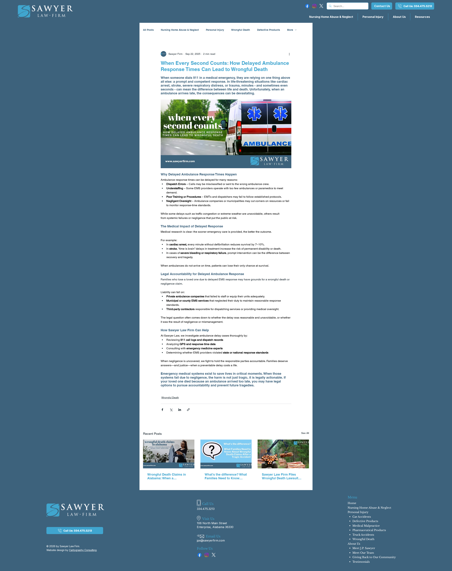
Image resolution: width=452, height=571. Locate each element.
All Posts (148, 29)
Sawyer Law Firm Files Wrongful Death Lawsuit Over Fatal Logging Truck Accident (281, 476)
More (290, 29)
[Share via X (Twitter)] (171, 409)
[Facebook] (307, 6)
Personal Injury (215, 29)
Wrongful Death (240, 29)
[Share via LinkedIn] (179, 409)
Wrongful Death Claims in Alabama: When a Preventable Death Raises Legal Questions (166, 476)
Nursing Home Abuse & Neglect (180, 29)
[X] (321, 6)
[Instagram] (314, 6)
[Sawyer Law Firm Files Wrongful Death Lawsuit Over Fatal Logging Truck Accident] (283, 454)
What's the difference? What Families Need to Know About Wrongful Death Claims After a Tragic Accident (226, 476)
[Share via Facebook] (162, 409)
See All (305, 433)
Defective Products (268, 29)
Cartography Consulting (83, 550)
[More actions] (289, 54)
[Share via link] (188, 409)
